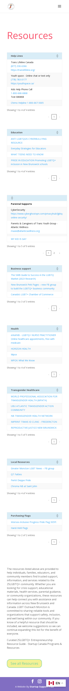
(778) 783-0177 (19, 79)
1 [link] (54, 116)
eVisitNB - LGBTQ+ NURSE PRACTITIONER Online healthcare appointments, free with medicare (33, 339)
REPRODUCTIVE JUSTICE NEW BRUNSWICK (33, 427)
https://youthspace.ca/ (22, 83)
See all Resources (24, 663)
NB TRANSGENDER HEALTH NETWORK (32, 415)
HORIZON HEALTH (21, 348)
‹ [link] (48, 116)
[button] (57, 56)
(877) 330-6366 (19, 66)
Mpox (14, 354)
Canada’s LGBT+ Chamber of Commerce (32, 294)
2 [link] (54, 252)
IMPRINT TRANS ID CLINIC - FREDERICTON (34, 421)
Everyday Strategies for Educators (28, 148)
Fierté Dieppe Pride (21, 480)
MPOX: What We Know (23, 360)
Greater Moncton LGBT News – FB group (32, 468)
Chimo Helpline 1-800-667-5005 (27, 102)
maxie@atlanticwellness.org (25, 230)
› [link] (59, 116)
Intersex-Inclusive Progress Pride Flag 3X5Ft (33, 522)
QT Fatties (16, 474)
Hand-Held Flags (19, 528)
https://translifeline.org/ (23, 69)
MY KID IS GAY (18, 238)
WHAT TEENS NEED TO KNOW (27, 154)
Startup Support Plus (42, 686)
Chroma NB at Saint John (24, 486)
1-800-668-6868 (19, 93)
